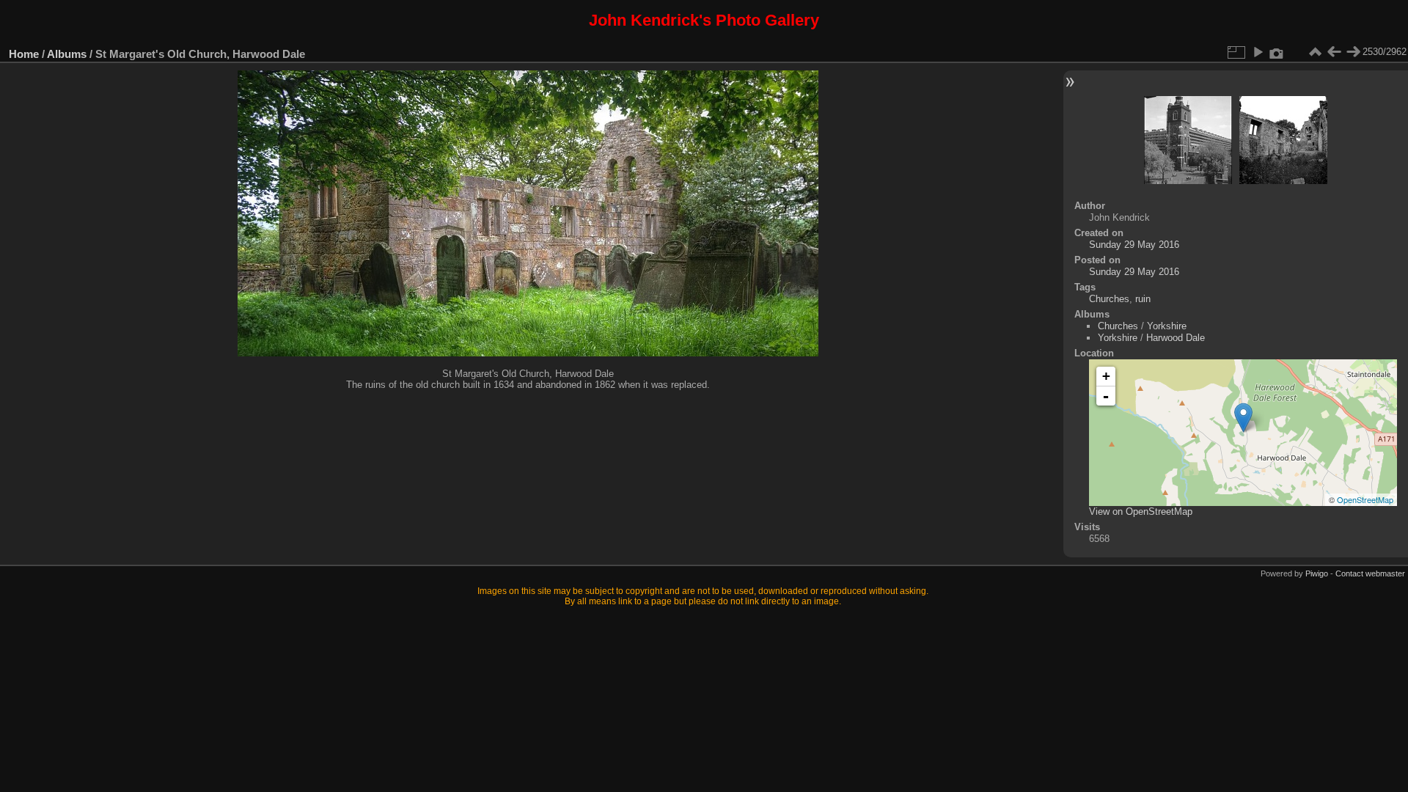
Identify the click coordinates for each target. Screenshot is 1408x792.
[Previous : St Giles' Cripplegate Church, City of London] (1333, 52)
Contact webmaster (1370, 573)
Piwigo (1316, 573)
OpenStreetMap (1365, 499)
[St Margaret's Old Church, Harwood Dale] (1243, 418)
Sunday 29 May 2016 (1134, 244)
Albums (67, 54)
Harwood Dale (1175, 337)
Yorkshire (1167, 325)
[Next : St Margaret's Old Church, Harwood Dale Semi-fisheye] (1353, 52)
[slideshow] (1257, 52)
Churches (1109, 298)
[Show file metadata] (1276, 52)
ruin (1143, 298)
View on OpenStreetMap (1140, 511)
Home (24, 54)
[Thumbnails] (1314, 52)
